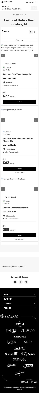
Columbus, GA (10, 216)
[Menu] (37, 2)
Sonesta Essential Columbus (15, 208)
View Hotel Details (9, 78)
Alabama (14, 266)
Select (20, 102)
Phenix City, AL (10, 149)
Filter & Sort (19, 40)
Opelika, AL (9, 82)
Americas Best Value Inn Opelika (17, 74)
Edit (34, 8)
